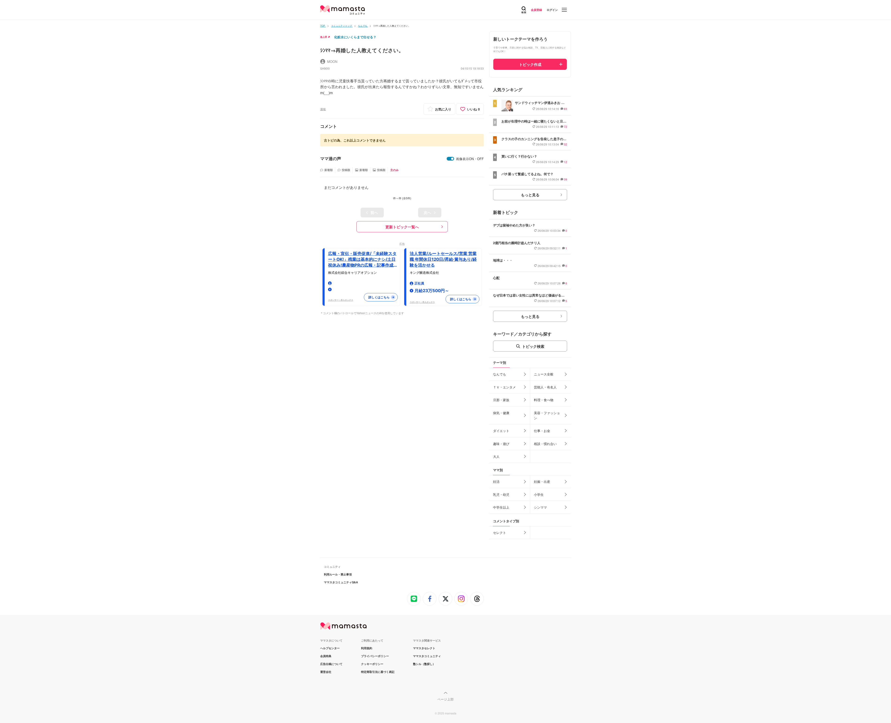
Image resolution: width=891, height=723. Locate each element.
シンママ (540, 507)
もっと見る (530, 194)
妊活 (496, 481)
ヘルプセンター (330, 648)
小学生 (539, 494)
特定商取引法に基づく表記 (377, 671)
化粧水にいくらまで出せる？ (355, 37)
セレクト (499, 532)
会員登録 (536, 10)
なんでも (499, 374)
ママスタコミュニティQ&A (341, 582)
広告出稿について (331, 663)
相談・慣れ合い (545, 443)
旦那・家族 (501, 399)
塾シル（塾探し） (424, 663)
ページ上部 (445, 699)
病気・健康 (501, 412)
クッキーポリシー (372, 663)
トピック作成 (530, 64)
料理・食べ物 (543, 399)
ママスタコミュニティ (427, 656)
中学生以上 (501, 507)
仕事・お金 (542, 430)
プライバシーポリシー (375, 656)
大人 (496, 456)
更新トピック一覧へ (402, 226)
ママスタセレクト (424, 648)
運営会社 (325, 671)
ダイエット (501, 430)
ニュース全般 (543, 374)
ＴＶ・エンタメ (504, 387)
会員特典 (325, 656)
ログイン (552, 10)
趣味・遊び (501, 443)
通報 (323, 109)
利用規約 (366, 648)
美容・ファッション (547, 415)
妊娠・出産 (542, 481)
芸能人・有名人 (545, 387)
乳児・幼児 (501, 494)
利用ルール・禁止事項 (338, 574)
